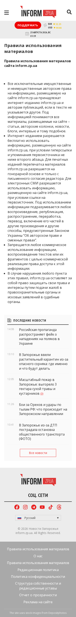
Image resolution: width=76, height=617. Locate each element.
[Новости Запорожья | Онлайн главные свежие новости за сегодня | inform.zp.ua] (38, 12)
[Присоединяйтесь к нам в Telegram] (33, 508)
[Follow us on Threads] (59, 508)
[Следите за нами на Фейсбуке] (16, 508)
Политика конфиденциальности (38, 576)
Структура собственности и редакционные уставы (38, 585)
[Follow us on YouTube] (42, 508)
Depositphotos (57, 613)
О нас (38, 556)
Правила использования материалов (38, 549)
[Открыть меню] (6, 13)
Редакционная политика (38, 569)
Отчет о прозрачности (38, 595)
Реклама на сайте (38, 602)
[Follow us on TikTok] (50, 508)
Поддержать (28, 25)
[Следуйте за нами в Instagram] (25, 508)
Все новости (38, 453)
